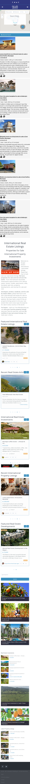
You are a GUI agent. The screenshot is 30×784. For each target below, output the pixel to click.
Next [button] (25, 324)
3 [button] (15, 367)
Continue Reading (23, 404)
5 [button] (19, 367)
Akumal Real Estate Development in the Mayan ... (14, 549)
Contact (2, 779)
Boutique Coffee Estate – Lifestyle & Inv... (13, 442)
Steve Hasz (7, 361)
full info (25, 358)
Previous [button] (28, 324)
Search (15, 579)
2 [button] (13, 367)
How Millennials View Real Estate (12, 394)
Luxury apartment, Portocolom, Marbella (12, 498)
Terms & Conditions (5, 777)
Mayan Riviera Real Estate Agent (12, 563)
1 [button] (10, 367)
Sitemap (2, 782)
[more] (21, 355)
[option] (15, 346)
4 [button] (17, 367)
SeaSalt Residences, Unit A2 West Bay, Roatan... (14, 347)
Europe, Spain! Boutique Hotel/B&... (17, 731)
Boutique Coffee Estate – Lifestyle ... (17, 655)
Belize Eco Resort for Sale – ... (16, 679)
